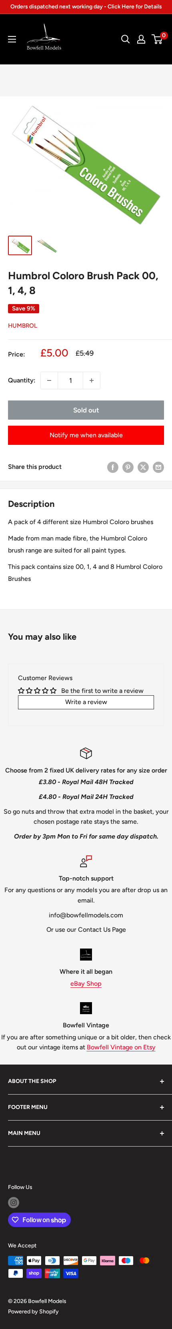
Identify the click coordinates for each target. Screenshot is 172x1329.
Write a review (86, 702)
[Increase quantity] (91, 380)
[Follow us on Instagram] (13, 1202)
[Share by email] (158, 467)
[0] (157, 39)
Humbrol (22, 325)
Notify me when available (86, 435)
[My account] (141, 39)
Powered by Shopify (33, 1311)
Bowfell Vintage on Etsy (121, 1047)
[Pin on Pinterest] (128, 467)
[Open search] (125, 39)
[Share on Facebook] (112, 467)
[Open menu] (12, 39)
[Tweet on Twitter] (143, 467)
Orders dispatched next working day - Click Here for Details (86, 6)
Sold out (86, 410)
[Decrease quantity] (49, 380)
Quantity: (22, 380)
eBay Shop (86, 983)
